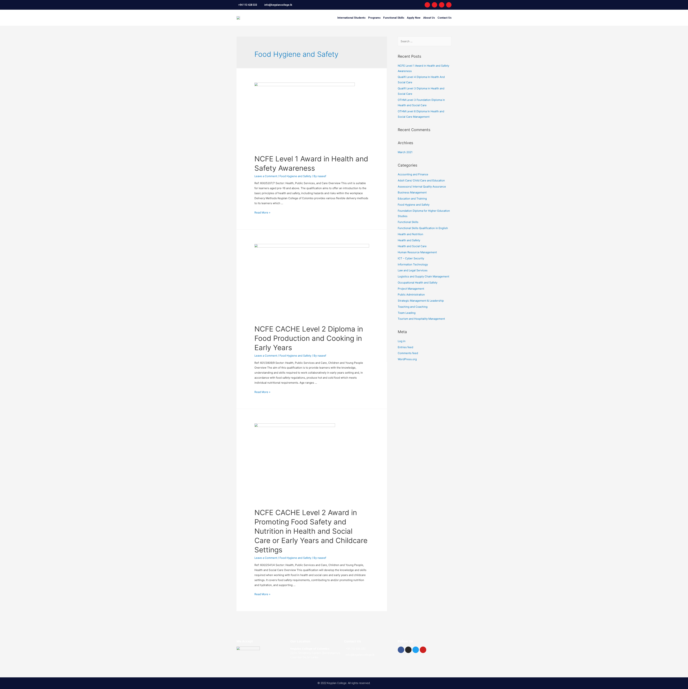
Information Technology (413, 264)
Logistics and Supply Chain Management (423, 276)
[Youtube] (441, 5)
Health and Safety (409, 240)
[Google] (449, 5)
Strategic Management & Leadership (421, 300)
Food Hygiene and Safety (295, 176)
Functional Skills (393, 17)
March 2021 (405, 152)
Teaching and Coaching (412, 306)
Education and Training (412, 198)
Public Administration (411, 294)
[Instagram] (434, 5)
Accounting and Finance (413, 174)
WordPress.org (407, 359)
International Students (351, 17)
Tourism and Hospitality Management (421, 318)
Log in (401, 341)
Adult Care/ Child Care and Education (421, 180)
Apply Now (414, 17)
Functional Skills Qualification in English (423, 228)
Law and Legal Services (412, 270)
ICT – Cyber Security (411, 258)
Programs (374, 17)
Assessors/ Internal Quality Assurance (422, 186)
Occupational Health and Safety (417, 282)
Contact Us (445, 17)
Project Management (411, 288)
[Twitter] (415, 650)
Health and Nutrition (410, 234)
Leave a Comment (265, 176)
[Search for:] (424, 41)
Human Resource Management (417, 252)
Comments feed (408, 353)
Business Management (412, 192)
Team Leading (406, 313)
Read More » (262, 212)
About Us (429, 17)
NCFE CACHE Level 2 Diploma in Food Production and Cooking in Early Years (308, 338)
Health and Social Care (412, 246)
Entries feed (405, 347)
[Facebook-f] (427, 5)
